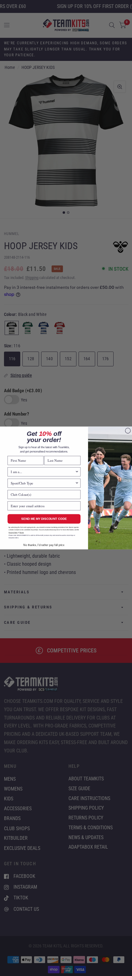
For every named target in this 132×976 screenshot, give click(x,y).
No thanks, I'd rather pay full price (43, 545)
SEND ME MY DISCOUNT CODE (44, 518)
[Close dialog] (127, 430)
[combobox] (43, 472)
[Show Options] (77, 472)
